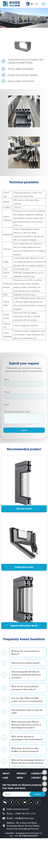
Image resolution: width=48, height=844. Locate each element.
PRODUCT (22, 773)
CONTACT (36, 777)
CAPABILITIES (38, 773)
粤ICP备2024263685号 (28, 835)
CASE (5, 777)
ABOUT (6, 773)
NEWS (20, 777)
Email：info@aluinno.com (20, 818)
